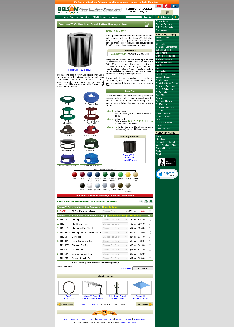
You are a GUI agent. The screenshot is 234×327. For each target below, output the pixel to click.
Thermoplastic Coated (165, 142)
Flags (158, 68)
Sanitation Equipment (165, 107)
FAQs (94, 17)
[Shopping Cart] (166, 14)
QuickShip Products (164, 27)
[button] (167, 173)
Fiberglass (160, 139)
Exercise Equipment (164, 62)
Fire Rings (160, 65)
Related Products (105, 276)
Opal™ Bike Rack (69, 297)
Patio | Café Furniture (165, 89)
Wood (158, 154)
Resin (158, 151)
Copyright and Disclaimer (90, 304)
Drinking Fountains (164, 59)
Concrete (160, 136)
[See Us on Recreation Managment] (175, 7)
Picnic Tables (161, 95)
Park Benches (162, 80)
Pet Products (161, 92)
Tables (158, 119)
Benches (159, 41)
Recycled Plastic (163, 148)
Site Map (102, 17)
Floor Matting (161, 71)
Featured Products (164, 24)
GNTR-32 (64, 211)
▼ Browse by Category (165, 35)
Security (159, 110)
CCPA (111, 319)
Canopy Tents (162, 53)
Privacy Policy (101, 319)
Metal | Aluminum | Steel (166, 145)
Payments (112, 17)
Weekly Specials (163, 21)
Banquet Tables (162, 38)
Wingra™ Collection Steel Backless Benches (93, 297)
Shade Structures (163, 113)
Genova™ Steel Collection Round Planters (130, 157)
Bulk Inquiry (126, 268)
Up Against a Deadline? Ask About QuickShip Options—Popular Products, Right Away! (117, 2)
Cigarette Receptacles (165, 56)
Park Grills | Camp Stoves (167, 83)
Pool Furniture (162, 104)
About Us (74, 17)
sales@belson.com (128, 322)
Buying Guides (162, 30)
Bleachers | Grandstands (166, 47)
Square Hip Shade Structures (141, 297)
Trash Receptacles (164, 122)
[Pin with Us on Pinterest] (167, 7)
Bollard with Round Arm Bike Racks (117, 297)
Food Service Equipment (166, 74)
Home (65, 17)
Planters (159, 98)
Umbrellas (160, 125)
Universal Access (163, 128)
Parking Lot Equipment (165, 86)
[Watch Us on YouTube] (159, 7)
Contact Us (85, 17)
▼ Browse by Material (165, 133)
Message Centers (163, 77)
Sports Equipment (163, 116)
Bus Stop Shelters (163, 50)
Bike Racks (160, 44)
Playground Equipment (166, 101)
